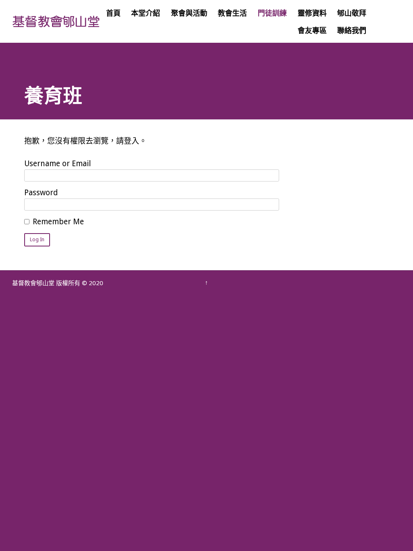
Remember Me (58, 221)
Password (41, 192)
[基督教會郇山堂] (56, 21)
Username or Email (57, 163)
